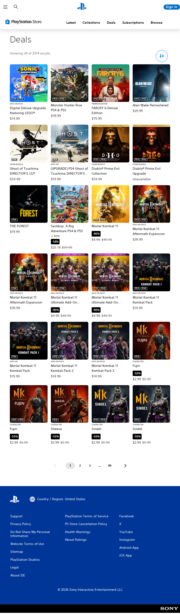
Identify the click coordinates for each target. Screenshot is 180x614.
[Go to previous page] (55, 466)
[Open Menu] (5, 7)
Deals (111, 22)
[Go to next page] (125, 466)
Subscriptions (133, 22)
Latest (71, 22)
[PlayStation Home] (82, 7)
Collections (91, 22)
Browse (156, 22)
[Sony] (169, 612)
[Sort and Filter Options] (162, 56)
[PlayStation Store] (24, 21)
